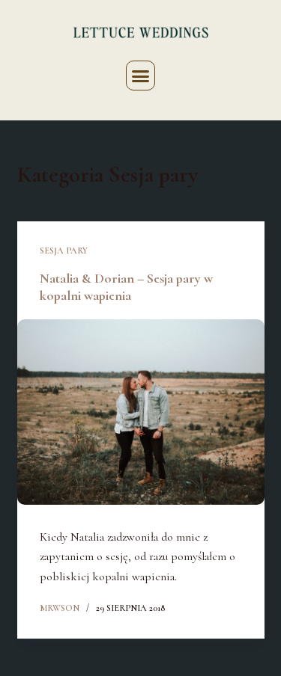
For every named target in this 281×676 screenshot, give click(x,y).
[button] (141, 75)
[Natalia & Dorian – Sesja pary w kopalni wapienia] (141, 412)
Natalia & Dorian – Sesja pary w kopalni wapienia (126, 287)
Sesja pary (64, 250)
